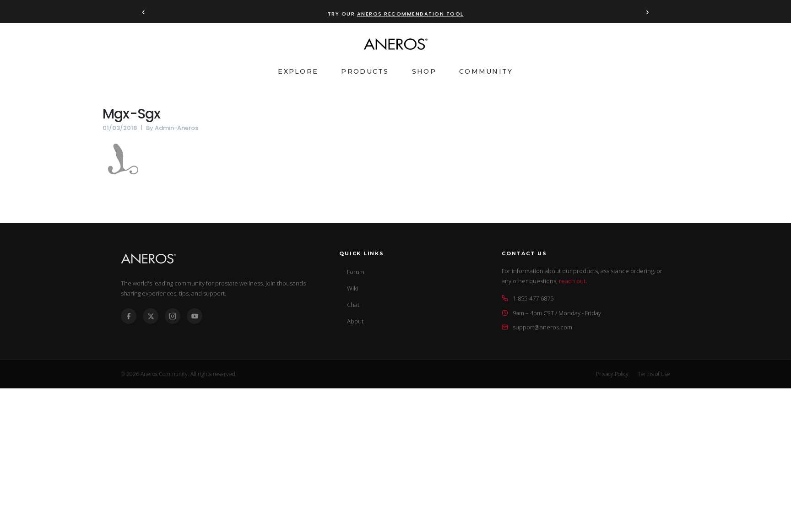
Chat (353, 305)
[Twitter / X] (150, 316)
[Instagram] (172, 316)
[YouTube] (194, 316)
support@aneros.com (542, 327)
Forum (355, 272)
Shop (424, 71)
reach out (572, 281)
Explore (298, 71)
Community (486, 71)
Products (365, 71)
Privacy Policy (612, 374)
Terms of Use (654, 374)
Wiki (352, 288)
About (355, 321)
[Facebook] (128, 316)
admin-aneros (176, 128)
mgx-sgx (131, 114)
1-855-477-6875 (533, 298)
